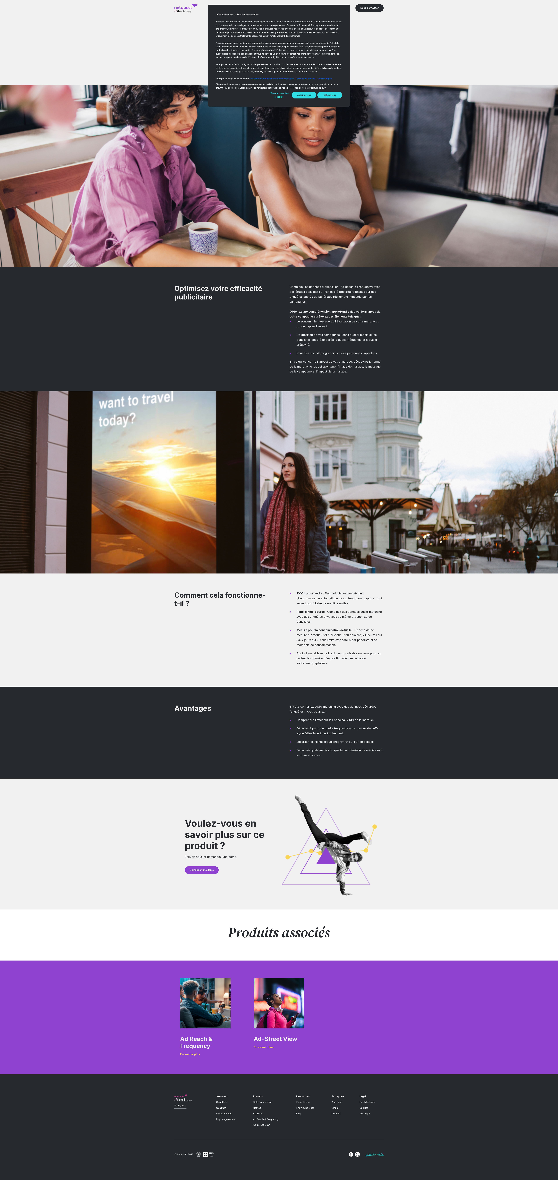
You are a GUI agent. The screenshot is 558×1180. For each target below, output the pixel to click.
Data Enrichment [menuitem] (262, 1102)
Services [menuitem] (221, 1096)
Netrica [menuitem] (257, 1107)
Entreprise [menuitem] (338, 1096)
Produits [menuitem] (258, 1096)
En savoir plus (190, 1054)
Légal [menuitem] (363, 1096)
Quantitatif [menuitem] (221, 1102)
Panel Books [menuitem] (303, 1102)
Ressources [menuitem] (303, 1096)
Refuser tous (330, 95)
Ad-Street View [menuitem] (261, 1124)
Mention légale (325, 78)
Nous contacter (369, 7)
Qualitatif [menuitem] (221, 1107)
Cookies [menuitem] (364, 1107)
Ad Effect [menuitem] (258, 1113)
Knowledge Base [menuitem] (305, 1107)
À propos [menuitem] (337, 1102)
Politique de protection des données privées (272, 78)
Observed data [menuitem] (224, 1113)
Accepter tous (304, 95)
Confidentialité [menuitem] (367, 1102)
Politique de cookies (305, 78)
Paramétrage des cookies (279, 95)
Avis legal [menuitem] (365, 1113)
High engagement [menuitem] (226, 1119)
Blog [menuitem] (298, 1113)
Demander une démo (202, 869)
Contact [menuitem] (336, 1113)
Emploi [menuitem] (335, 1107)
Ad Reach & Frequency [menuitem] (266, 1119)
